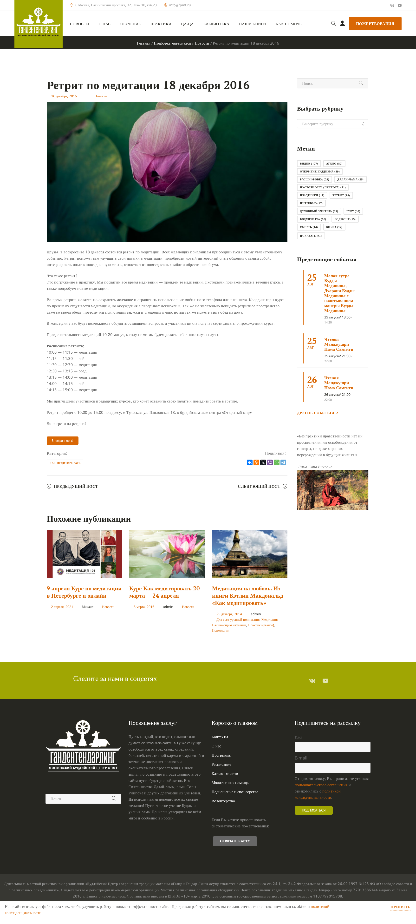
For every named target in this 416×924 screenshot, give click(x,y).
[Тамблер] (312, 680)
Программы (221, 755)
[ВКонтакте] (250, 462)
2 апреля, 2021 (62, 606)
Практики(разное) (261, 625)
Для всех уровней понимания (238, 619)
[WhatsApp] (277, 462)
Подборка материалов (172, 43)
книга (334, 227)
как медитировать (65, 463)
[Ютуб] (400, 5)
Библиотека (216, 24)
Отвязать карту (235, 841)
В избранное (61, 440)
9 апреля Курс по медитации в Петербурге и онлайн (84, 591)
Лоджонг (345, 219)
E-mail (301, 758)
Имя (298, 737)
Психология (220, 630)
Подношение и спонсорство (235, 791)
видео (309, 163)
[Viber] (270, 462)
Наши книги (252, 24)
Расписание (221, 764)
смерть (309, 227)
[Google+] (392, 5)
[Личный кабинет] (342, 23)
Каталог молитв (225, 773)
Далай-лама (350, 179)
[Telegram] (283, 462)
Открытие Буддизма (320, 171)
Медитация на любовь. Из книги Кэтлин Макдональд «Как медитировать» (247, 595)
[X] (263, 462)
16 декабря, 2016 (64, 96)
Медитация (269, 619)
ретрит (341, 195)
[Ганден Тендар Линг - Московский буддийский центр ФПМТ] (38, 24)
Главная (143, 43)
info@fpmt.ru (180, 5)
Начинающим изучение (229, 625)
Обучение (130, 24)
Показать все (311, 236)
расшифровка (314, 179)
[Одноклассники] (256, 462)
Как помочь (288, 24)
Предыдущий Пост (76, 486)
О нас (105, 24)
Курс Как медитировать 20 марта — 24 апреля (164, 591)
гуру (353, 211)
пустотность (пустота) (323, 187)
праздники (312, 195)
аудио (334, 163)
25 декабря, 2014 (229, 614)
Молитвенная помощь (230, 782)
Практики (160, 24)
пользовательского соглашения (321, 784)
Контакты (220, 736)
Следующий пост (259, 486)
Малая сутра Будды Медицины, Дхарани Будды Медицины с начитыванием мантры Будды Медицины (339, 293)
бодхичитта (313, 219)
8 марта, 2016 (144, 606)
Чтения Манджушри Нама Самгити (338, 344)
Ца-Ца (187, 24)
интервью (311, 203)
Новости (79, 24)
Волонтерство (223, 801)
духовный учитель (319, 211)
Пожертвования (375, 23)
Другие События (315, 412)
